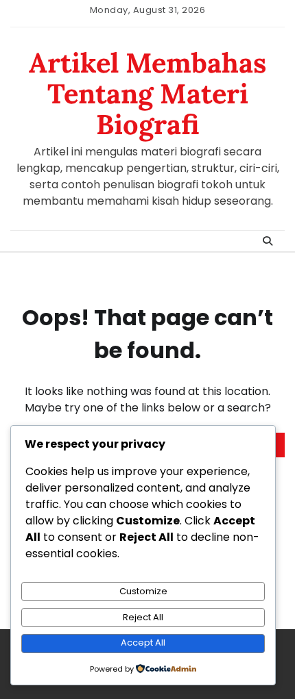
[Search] (267, 241)
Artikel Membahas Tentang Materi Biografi (147, 93)
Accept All (143, 642)
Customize (143, 591)
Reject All (143, 617)
